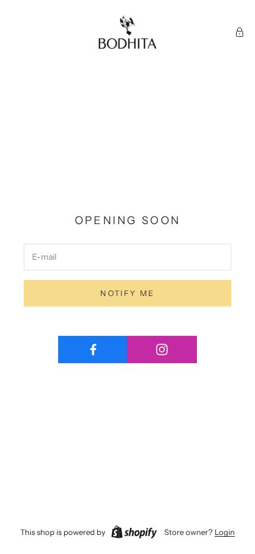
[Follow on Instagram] (162, 349)
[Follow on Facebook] (93, 349)
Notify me (127, 293)
